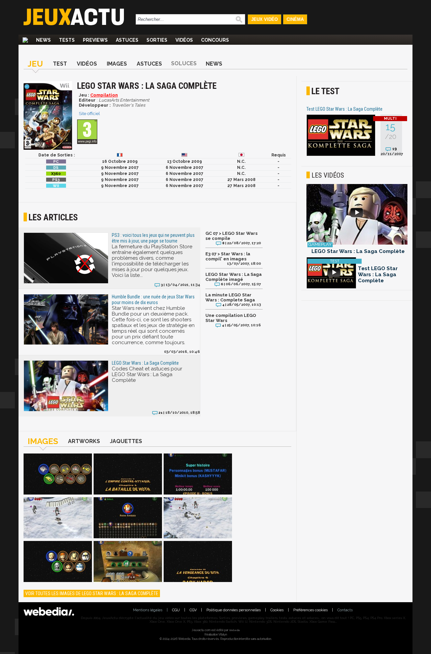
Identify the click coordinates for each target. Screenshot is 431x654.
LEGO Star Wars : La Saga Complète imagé (233, 277)
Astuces (127, 40)
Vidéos (184, 40)
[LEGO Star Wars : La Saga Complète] (58, 474)
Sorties (156, 40)
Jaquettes (126, 441)
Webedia (234, 630)
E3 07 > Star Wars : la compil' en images (227, 256)
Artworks (84, 441)
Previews (95, 40)
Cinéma (295, 19)
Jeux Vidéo (264, 19)
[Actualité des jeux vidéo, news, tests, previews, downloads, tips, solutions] (25, 40)
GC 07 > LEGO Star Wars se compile (231, 236)
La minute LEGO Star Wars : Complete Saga (230, 297)
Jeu (35, 64)
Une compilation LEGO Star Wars (230, 318)
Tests (67, 40)
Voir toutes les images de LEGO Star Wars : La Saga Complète (91, 593)
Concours (215, 40)
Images (117, 64)
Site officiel (89, 113)
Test (60, 64)
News (43, 40)
